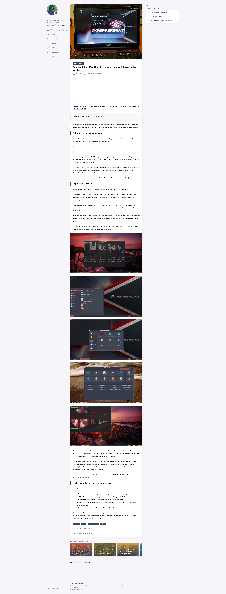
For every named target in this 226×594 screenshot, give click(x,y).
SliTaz (82, 141)
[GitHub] (54, 30)
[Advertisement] (106, 89)
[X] (66, 30)
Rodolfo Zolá (77, 189)
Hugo (76, 587)
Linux (83, 524)
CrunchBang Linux (82, 499)
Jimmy (82, 589)
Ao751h (76, 524)
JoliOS (78, 494)
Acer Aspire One (104, 106)
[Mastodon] (57, 30)
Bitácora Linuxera (78, 63)
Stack (74, 589)
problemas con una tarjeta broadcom (89, 170)
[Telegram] (63, 30)
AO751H (115, 106)
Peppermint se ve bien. (156, 16)
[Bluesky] (48, 30)
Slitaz (103, 524)
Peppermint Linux (95, 189)
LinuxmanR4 (51, 18)
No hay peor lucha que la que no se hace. (162, 20)
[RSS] (60, 30)
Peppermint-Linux (93, 524)
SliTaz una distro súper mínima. (159, 13)
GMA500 (87, 205)
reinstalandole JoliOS (79, 109)
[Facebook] (51, 30)
